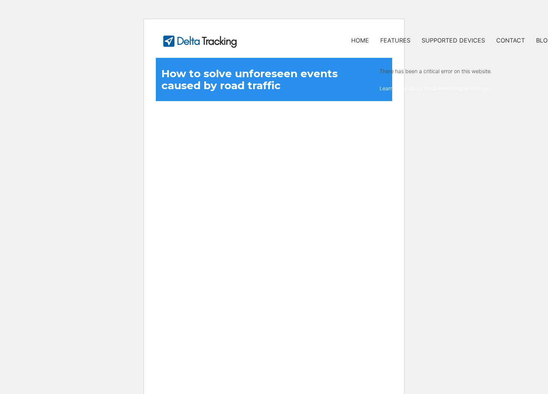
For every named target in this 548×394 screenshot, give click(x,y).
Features (395, 40)
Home (360, 40)
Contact (510, 40)
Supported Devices (453, 40)
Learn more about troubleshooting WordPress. (435, 88)
